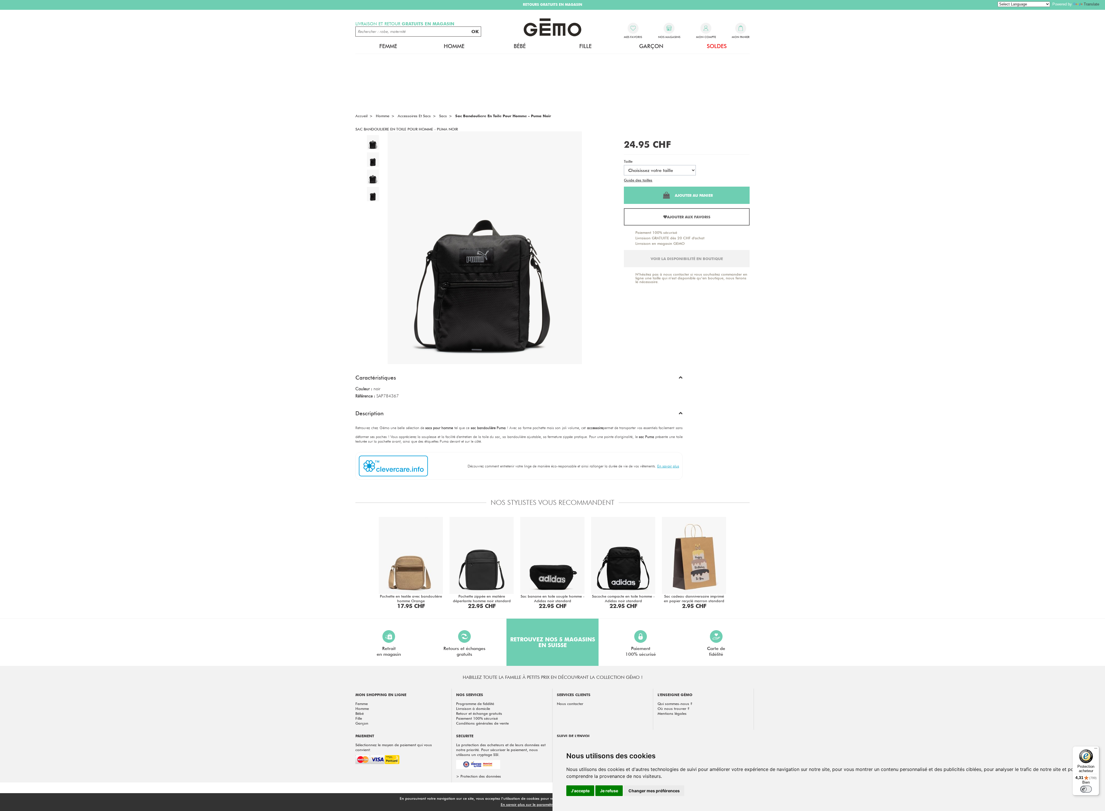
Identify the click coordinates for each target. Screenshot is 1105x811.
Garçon (361, 723)
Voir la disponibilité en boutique (687, 258)
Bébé (359, 713)
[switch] (1086, 789)
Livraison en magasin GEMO (660, 243)
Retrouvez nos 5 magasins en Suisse (552, 642)
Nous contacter (570, 703)
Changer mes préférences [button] (654, 790)
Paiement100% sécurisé (640, 651)
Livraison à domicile (473, 708)
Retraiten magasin (389, 651)
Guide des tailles (638, 180)
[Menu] (1095, 749)
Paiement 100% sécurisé (656, 232)
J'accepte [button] (580, 790)
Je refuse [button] (609, 790)
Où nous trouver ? (673, 708)
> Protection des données (478, 776)
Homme (362, 708)
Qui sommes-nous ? (675, 703)
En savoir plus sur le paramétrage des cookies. (541, 804)
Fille (358, 718)
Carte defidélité (716, 651)
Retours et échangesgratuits (464, 651)
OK (475, 31)
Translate (1091, 4)
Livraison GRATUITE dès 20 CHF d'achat (669, 238)
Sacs (443, 115)
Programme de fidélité (475, 703)
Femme (361, 703)
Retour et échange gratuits (479, 713)
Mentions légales (672, 713)
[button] (519, 379)
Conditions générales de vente (482, 723)
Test (657, 180)
